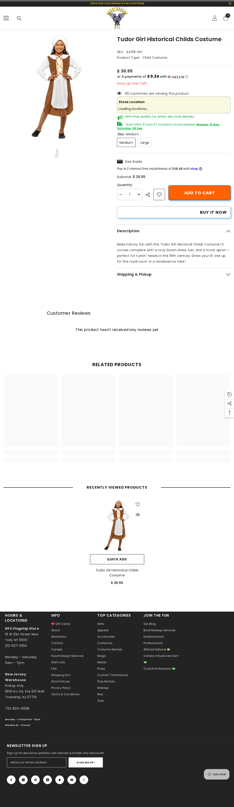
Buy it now (213, 212)
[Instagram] (23, 779)
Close (230, 3)
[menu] (6, 18)
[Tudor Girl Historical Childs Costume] (117, 525)
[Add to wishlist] (138, 504)
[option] (56, 87)
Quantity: (125, 185)
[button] (174, 76)
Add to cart (199, 193)
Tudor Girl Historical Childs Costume (117, 573)
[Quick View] (138, 515)
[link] (159, 194)
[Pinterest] (35, 779)
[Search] (19, 18)
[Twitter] (84, 779)
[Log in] (214, 18)
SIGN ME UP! (86, 762)
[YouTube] (71, 779)
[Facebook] (11, 779)
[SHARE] (150, 194)
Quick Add (117, 559)
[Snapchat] (59, 779)
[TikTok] (47, 779)
